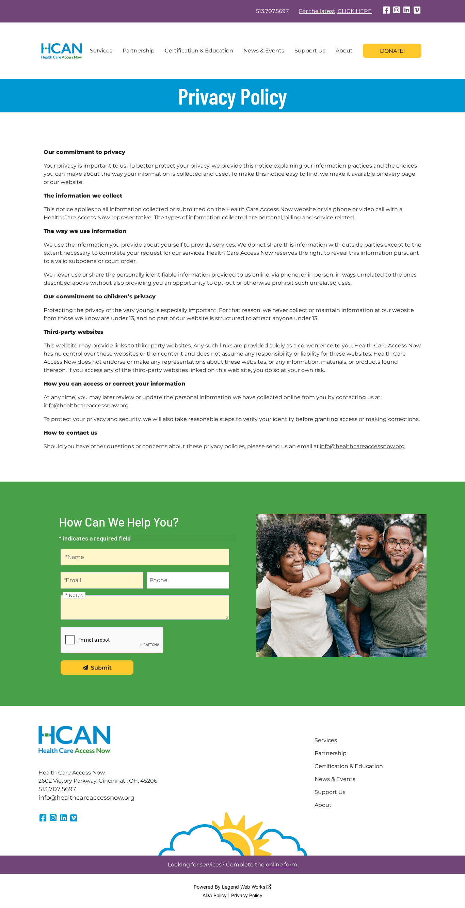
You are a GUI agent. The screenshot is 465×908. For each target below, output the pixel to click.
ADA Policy (215, 895)
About (344, 50)
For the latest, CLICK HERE (335, 11)
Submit (101, 667)
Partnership (139, 50)
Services (101, 50)
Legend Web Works (244, 887)
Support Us (309, 50)
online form (281, 864)
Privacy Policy (246, 895)
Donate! (392, 51)
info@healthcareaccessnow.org (86, 405)
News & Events (263, 50)
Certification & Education (199, 50)
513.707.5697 (272, 11)
